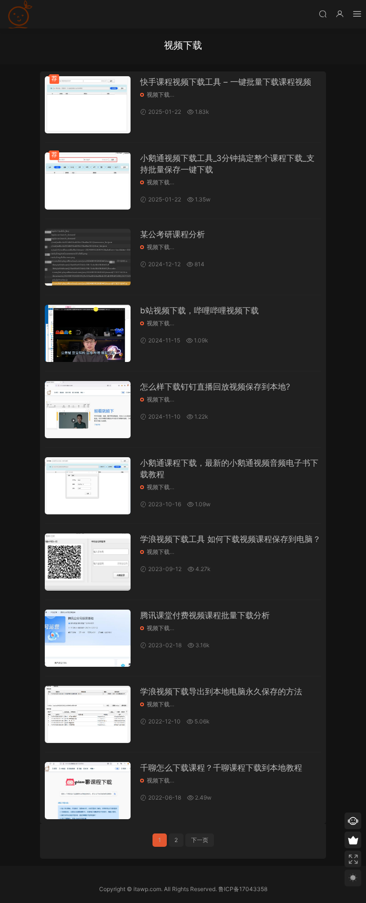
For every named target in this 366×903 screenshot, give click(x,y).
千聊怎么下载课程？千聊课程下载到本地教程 (221, 768)
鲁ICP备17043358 (242, 889)
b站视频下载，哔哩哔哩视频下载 (199, 310)
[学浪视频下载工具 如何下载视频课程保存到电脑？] (88, 562)
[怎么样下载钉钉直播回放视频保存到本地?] (88, 409)
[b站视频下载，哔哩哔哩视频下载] (88, 333)
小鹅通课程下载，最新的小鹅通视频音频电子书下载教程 (229, 468)
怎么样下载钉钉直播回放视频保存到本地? (215, 386)
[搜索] (322, 13)
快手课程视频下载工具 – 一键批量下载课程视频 (225, 82)
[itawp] (19, 14)
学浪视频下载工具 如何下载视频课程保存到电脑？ (230, 539)
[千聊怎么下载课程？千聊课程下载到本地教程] (88, 790)
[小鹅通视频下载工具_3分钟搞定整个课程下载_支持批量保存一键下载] (88, 181)
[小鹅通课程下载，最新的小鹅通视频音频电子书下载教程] (88, 485)
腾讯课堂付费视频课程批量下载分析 (205, 615)
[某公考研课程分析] (88, 257)
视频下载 (158, 94)
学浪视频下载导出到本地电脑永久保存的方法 (221, 691)
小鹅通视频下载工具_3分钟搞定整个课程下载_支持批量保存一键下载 (227, 163)
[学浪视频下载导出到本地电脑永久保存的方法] (88, 714)
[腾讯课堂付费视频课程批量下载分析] (88, 638)
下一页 (199, 839)
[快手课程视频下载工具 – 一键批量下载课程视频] (88, 104)
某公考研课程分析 (172, 234)
